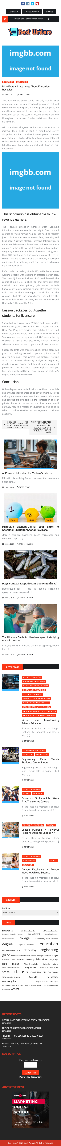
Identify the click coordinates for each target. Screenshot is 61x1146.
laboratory (42, 959)
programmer (30, 967)
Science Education (32, 677)
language (53, 959)
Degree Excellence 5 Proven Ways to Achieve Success (40, 871)
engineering (42, 754)
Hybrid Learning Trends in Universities (22, 1044)
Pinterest (37, 3)
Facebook (23, 3)
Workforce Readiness (51, 985)
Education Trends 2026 (11, 950)
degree (26, 793)
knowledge (30, 959)
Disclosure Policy (32, 12)
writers (15, 989)
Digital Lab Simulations (34, 690)
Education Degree (31, 789)
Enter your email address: (30, 1060)
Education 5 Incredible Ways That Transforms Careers (40, 800)
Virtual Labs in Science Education (39, 711)
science (18, 971)
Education (8, 82)
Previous (45, 19)
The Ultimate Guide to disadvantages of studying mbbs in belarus (30, 639)
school (6, 972)
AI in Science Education (34, 681)
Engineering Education (34, 750)
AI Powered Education (50, 931)
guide (6, 954)
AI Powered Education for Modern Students (27, 473)
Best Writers (36, 1077)
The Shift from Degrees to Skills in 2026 (23, 1036)
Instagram (27, 3)
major (15, 963)
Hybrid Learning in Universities (41, 955)
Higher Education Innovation (20, 955)
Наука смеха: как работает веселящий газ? (29, 583)
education (22, 82)
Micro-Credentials (31, 964)
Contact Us (13, 12)
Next (48, 19)
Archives (6, 908)
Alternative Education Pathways (12, 934)
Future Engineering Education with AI (21, 1028)
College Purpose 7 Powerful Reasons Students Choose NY (40, 831)
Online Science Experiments (36, 698)
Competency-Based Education (47, 938)
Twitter (32, 3)
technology (53, 977)
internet (20, 959)
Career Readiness (8, 938)
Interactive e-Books (32, 694)
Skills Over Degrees (50, 972)
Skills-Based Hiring (33, 972)
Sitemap (49, 12)
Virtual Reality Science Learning (39, 715)
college (51, 825)
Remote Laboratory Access (36, 702)
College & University (33, 825)
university (9, 981)
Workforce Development (33, 985)
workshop (6, 989)
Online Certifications (50, 964)
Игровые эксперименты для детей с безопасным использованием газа (30, 528)
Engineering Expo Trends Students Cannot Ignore (40, 761)
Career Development (51, 934)
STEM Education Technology (36, 707)
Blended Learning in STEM (35, 685)
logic (4, 964)
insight (55, 955)
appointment (34, 934)
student (34, 976)
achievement (29, 860)
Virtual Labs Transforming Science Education (40, 722)
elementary (30, 950)
